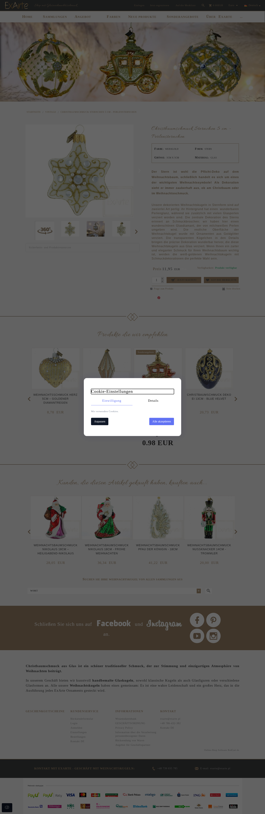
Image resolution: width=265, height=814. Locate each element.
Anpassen (99, 421)
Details (153, 400)
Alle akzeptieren (161, 421)
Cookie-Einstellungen (112, 391)
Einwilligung (111, 400)
